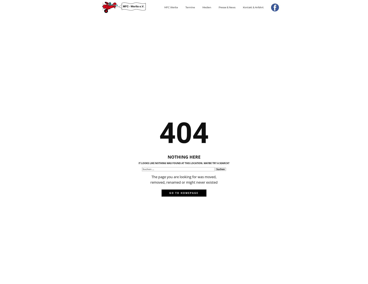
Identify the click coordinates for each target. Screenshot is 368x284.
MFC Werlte (171, 7)
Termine (190, 7)
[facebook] (275, 7)
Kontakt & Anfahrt (253, 7)
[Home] (124, 7)
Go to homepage (183, 193)
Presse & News (227, 7)
